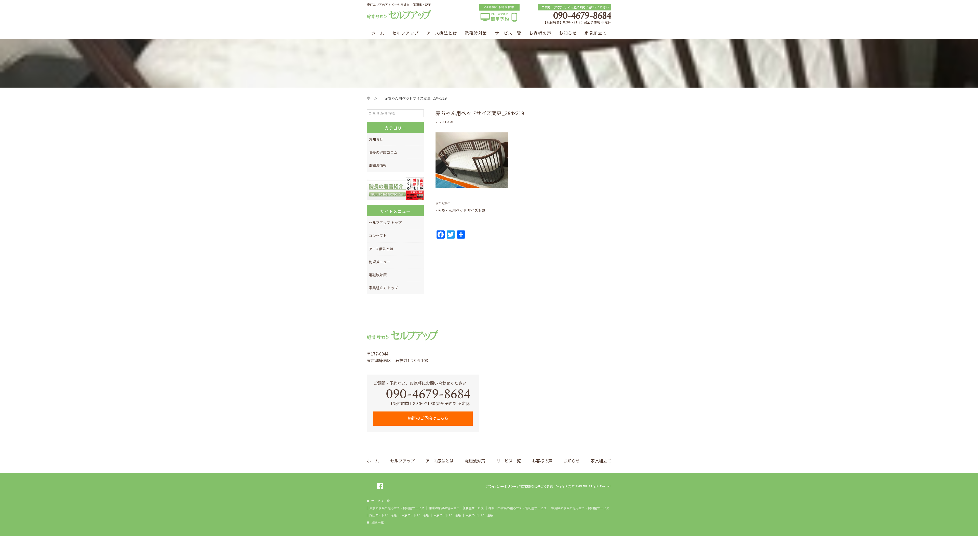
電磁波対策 (476, 33)
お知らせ (568, 33)
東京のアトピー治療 (415, 515)
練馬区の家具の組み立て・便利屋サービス (580, 508)
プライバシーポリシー (501, 486)
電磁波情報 (378, 165)
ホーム (378, 33)
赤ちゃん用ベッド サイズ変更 (461, 210)
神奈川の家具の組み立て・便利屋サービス (517, 508)
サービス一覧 (508, 33)
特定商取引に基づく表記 (536, 486)
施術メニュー (379, 261)
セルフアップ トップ (385, 222)
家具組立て (596, 33)
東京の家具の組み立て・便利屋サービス (396, 508)
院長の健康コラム (383, 152)
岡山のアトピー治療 (383, 515)
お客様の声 (540, 33)
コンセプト (378, 235)
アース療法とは (442, 33)
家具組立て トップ (383, 287)
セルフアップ (405, 33)
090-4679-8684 (582, 15)
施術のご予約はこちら (428, 418)
